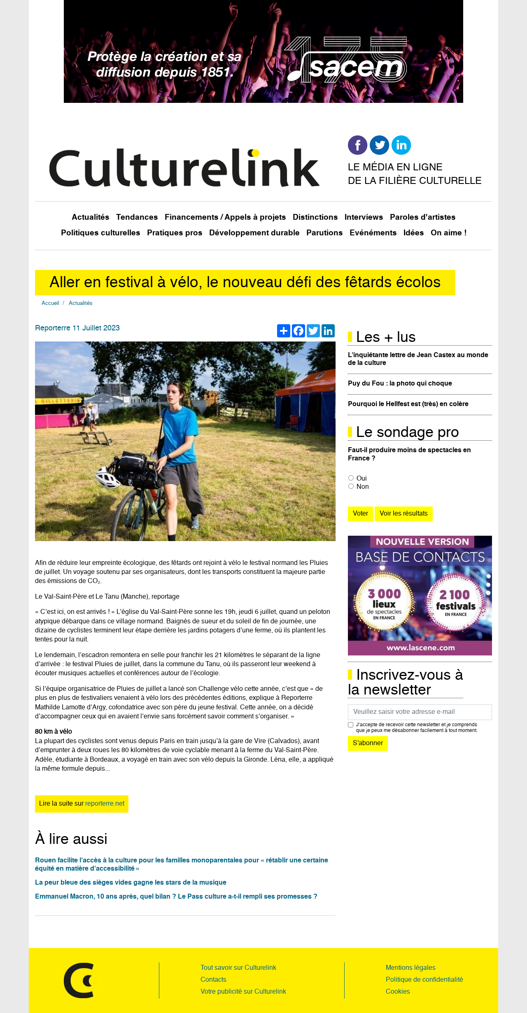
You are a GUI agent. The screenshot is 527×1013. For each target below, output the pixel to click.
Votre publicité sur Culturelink (243, 992)
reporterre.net (104, 804)
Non (363, 487)
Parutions (324, 233)
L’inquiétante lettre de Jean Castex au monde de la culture (418, 359)
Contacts (213, 980)
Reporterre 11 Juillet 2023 (77, 328)
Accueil (50, 303)
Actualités (91, 217)
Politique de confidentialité (424, 980)
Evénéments (373, 233)
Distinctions (315, 217)
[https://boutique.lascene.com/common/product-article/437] (420, 596)
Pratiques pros (175, 233)
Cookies (398, 992)
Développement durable (254, 233)
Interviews (364, 217)
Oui (362, 479)
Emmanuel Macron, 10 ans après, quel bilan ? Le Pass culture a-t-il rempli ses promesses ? (176, 897)
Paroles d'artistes (423, 217)
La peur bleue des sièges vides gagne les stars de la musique (130, 883)
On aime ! (448, 233)
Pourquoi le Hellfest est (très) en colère (408, 404)
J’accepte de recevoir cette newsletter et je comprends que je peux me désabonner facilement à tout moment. (417, 728)
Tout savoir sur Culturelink (238, 968)
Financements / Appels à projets (225, 217)
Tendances (137, 217)
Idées (413, 233)
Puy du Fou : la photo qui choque (400, 384)
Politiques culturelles (100, 233)
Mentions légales (411, 968)
